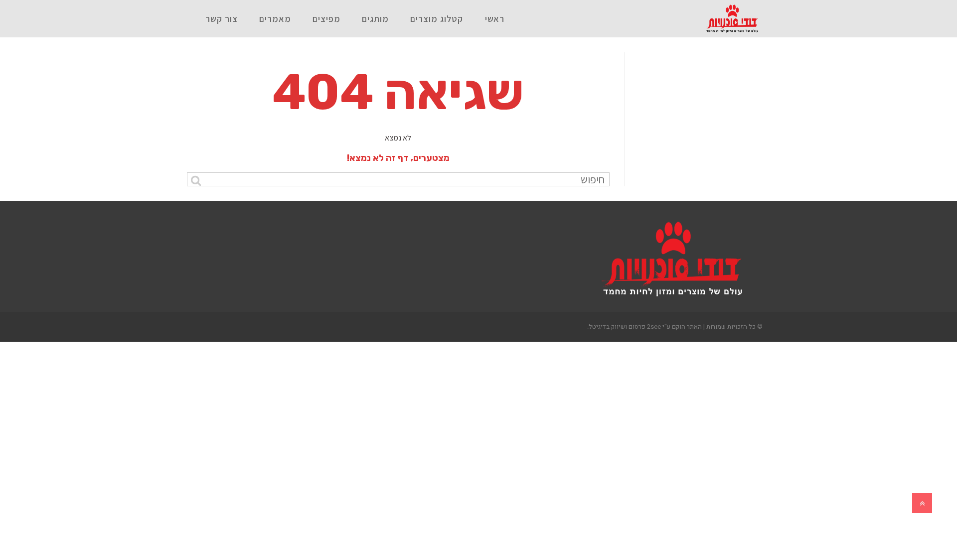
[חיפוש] (195, 180)
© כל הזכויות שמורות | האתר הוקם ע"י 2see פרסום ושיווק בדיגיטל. (675, 326)
